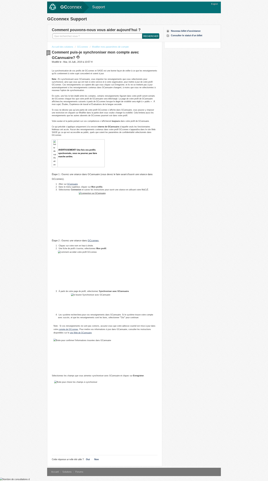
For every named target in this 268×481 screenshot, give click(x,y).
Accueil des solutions (63, 47)
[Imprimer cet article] (78, 57)
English (214, 4)
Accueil (55, 472)
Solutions (67, 472)
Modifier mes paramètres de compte (110, 47)
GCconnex (82, 47)
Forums (79, 472)
